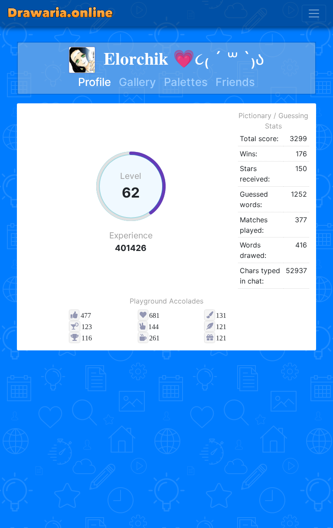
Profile (94, 82)
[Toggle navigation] (314, 13)
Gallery (137, 82)
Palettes (186, 82)
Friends (235, 82)
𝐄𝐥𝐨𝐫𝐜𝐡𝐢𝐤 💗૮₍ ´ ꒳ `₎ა (184, 58)
